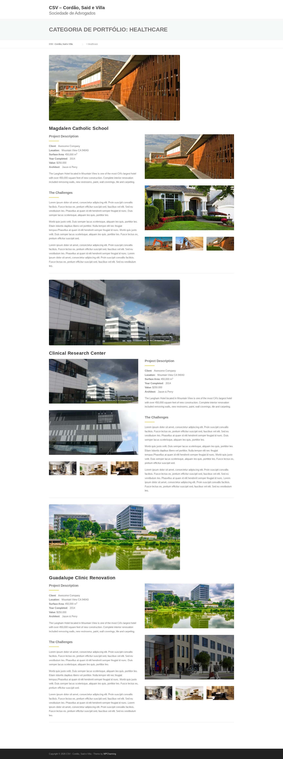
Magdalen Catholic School (78, 128)
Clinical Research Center (77, 353)
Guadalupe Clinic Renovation (82, 577)
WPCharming (110, 754)
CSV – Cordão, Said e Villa (77, 7)
